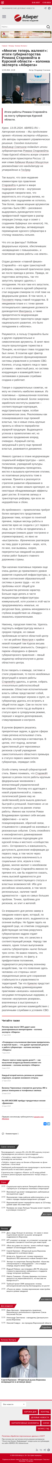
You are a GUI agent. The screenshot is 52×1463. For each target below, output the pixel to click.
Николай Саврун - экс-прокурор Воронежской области (29, 1323)
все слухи (47, 1214)
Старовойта (9, 185)
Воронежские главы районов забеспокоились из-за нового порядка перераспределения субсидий (28, 1198)
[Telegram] (48, 1123)
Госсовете (8, 299)
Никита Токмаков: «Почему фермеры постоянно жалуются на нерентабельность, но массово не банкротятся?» (27, 1278)
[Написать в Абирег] (49, 8)
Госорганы (29, 1461)
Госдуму (25, 169)
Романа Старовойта (35, 150)
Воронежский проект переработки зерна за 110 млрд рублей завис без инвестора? (28, 1203)
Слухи (3, 1182)
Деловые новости (40, 1417)
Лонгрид (4, 1228)
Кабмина (20, 162)
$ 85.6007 (36, 3)
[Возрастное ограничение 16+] (2, 2)
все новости (46, 1299)
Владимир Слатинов (14, 147)
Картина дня (30, 1412)
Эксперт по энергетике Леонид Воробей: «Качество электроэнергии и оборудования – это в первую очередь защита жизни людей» (28, 1264)
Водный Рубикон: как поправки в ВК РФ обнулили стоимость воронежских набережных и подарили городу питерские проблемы (27, 1271)
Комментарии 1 (12, 1134)
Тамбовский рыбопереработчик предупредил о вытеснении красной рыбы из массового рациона (26, 1168)
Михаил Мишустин (37, 162)
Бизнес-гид (43, 1429)
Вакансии (25, 1459)
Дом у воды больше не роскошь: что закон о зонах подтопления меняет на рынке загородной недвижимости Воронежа (27, 1235)
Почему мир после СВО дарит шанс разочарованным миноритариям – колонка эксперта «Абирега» (22, 1029)
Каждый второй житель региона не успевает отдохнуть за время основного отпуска (22, 1076)
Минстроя (27, 639)
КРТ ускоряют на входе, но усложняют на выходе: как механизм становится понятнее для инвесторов (29, 1241)
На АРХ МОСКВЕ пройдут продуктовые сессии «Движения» (23, 1102)
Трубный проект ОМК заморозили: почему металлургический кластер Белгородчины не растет (28, 1285)
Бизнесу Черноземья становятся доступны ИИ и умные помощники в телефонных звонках (24, 1089)
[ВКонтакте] (45, 1123)
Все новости (8, 1404)
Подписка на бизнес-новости (11, 1459)
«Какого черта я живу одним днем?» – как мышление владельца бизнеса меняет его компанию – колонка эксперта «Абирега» (21, 1062)
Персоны (46, 1459)
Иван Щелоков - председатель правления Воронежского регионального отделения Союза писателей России (26, 1312)
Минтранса (25, 311)
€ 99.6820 (47, 3)
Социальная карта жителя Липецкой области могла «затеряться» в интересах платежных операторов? (28, 1187)
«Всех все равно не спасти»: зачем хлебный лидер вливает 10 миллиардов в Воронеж (28, 1247)
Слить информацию (35, 1459)
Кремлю (32, 983)
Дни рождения (7, 1306)
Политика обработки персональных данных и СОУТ (23, 1436)
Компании (22, 1461)
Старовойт (41, 773)
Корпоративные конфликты (25, 1423)
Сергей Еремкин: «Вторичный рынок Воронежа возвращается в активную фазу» (26, 1252)
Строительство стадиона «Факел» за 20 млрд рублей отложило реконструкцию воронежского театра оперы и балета (24, 1174)
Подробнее (46, 1327)
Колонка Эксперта (8, 1340)
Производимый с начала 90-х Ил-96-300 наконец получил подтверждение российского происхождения (25, 1153)
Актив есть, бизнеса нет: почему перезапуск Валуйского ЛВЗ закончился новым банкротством (27, 1257)
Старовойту (9, 681)
